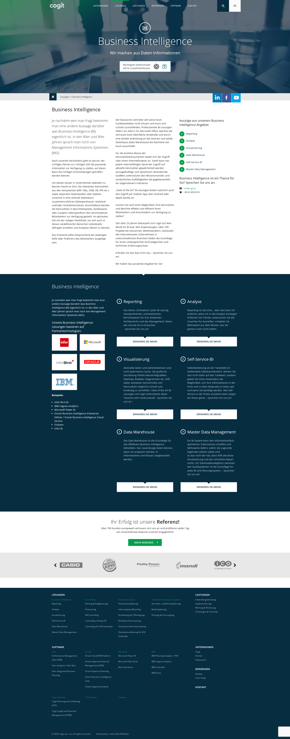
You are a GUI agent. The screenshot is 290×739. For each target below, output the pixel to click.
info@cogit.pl (190, 188)
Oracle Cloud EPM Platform (97, 655)
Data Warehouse (195, 155)
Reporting (191, 133)
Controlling (90, 599)
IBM (153, 651)
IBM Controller (158, 667)
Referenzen (158, 5)
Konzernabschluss (126, 599)
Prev (55, 565)
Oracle (88, 651)
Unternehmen (100, 5)
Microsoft (122, 651)
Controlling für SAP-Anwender (99, 626)
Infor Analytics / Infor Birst (64, 665)
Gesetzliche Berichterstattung (132, 626)
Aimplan (122, 697)
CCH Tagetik (91, 697)
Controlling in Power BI (95, 620)
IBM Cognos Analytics (162, 661)
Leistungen (139, 5)
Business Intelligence (61, 599)
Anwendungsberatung (205, 599)
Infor (54, 651)
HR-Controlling (92, 615)
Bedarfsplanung (159, 609)
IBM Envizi (156, 672)
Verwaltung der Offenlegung (131, 615)
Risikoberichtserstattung (129, 620)
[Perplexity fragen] (164, 66)
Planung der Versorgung (163, 615)
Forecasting (90, 609)
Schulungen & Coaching (206, 611)
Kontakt (192, 5)
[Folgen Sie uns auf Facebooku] (226, 97)
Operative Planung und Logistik (166, 599)
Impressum (200, 659)
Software (176, 5)
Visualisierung (194, 148)
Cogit (197, 651)
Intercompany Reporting (129, 609)
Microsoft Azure (125, 667)
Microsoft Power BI (127, 655)
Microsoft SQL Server (128, 661)
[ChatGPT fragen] (156, 66)
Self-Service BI (194, 162)
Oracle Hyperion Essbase (97, 686)
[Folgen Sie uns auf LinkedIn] (217, 97)
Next (234, 565)
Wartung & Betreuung (205, 607)
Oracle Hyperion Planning (97, 671)
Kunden (198, 673)
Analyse (190, 140)
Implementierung (203, 603)
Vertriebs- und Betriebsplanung (166, 603)
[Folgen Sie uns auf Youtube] (236, 97)
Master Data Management (200, 169)
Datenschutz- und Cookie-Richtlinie (112, 733)
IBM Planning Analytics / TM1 (165, 655)
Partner (198, 655)
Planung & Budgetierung (96, 603)
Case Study (200, 677)
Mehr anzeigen (143, 542)
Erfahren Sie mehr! (145, 341)
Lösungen (120, 5)
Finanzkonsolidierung (128, 603)
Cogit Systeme (58, 697)
